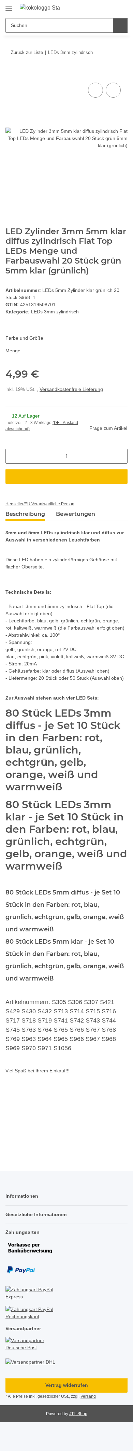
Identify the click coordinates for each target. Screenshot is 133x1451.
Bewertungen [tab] (75, 514)
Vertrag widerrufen (66, 1385)
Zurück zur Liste (27, 52)
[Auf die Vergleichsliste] (95, 90)
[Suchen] (120, 25)
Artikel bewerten (30, 1112)
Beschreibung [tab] (25, 514)
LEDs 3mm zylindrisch (55, 311)
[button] (100, 7)
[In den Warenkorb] (10, 73)
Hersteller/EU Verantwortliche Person (39, 504)
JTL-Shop (78, 1413)
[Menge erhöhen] (120, 456)
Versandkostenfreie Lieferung (71, 389)
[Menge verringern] (13, 456)
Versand (88, 1396)
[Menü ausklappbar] (8, 5)
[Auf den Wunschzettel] (113, 90)
